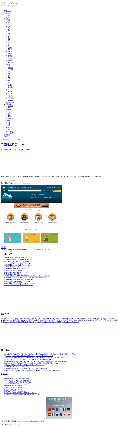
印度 (9, 77)
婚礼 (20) (20, 322)
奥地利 (10, 51)
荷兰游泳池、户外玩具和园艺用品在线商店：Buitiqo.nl (20, 393)
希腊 (9, 39)
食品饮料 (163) (98, 318)
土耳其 (10, 89)
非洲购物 (7, 120)
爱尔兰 (10, 46)
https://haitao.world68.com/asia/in (22, 183)
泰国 (9, 75)
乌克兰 (10, 59)
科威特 (10, 95)
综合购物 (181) (83, 318)
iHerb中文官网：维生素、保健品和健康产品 (17, 382)
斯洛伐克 (10, 60)
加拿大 (10, 15)
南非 (9, 122)
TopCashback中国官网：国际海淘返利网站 (17, 378)
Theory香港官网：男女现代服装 (13, 385)
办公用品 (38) (105, 320)
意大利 (10, 42)
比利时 (10, 48)
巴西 (9, 111)
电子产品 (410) (43, 318)
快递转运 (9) (75, 322)
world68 (11, 149)
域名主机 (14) (46, 322)
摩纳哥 (10, 57)
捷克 (9, 40)
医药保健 (3, 248)
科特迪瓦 (10, 133)
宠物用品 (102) (31, 320)
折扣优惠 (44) (91, 320)
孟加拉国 (10, 98)
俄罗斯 (10, 53)
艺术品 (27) (6, 322)
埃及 (9, 124)
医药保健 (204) (74, 318)
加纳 (9, 126)
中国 (9, 66)
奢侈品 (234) (66, 318)
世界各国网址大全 (6, 421)
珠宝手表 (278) (58, 318)
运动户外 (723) (11, 318)
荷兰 (9, 30)
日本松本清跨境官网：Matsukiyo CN (15, 387)
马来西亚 (10, 88)
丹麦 (9, 31)
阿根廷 (10, 116)
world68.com (34, 421)
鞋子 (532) (27, 318)
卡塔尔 (10, 93)
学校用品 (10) (68, 322)
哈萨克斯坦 (11, 102)
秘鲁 (9, 115)
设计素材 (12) (54, 322)
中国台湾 (10, 69)
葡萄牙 (10, 50)
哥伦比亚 (10, 118)
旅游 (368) (51, 318)
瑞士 (9, 28)
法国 (9, 22)
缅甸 (9, 82)
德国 (9, 24)
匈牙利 (10, 55)
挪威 (9, 33)
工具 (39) (98, 320)
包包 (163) (91, 318)
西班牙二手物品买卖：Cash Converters (15, 391)
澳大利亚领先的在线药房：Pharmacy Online (17, 384)
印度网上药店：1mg (13, 144)
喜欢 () (3, 246)
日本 (9, 71)
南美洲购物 (7, 109)
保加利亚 (10, 62)
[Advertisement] (52, 162)
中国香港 (10, 68)
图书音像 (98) (48, 320)
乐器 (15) (39, 322)
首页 (5, 10)
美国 (9, 13)
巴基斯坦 (10, 97)
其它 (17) (26, 322)
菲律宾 (10, 86)
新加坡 (10, 84)
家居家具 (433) (34, 318)
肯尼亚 (10, 127)
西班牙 (10, 44)
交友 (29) (111, 320)
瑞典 (9, 26)
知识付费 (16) (33, 322)
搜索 (19, 139)
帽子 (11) (61, 322)
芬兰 (9, 35)
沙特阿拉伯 (11, 100)
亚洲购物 (7, 64)
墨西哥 (10, 17)
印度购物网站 (5, 149)
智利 (9, 113)
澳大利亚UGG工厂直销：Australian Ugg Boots (36, 249)
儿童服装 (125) (8, 320)
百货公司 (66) (67, 320)
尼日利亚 (10, 131)
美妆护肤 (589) (20, 318)
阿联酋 (10, 91)
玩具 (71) (55, 320)
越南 (9, 80)
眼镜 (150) (106, 318)
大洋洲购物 (7, 104)
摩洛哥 (10, 129)
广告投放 (42, 421)
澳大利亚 (10, 106)
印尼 (9, 78)
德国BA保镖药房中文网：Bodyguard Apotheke (18, 380)
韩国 (9, 73)
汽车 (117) (24, 320)
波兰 (9, 37)
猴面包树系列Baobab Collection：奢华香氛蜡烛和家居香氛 (21, 394)
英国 (9, 21)
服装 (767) (4, 318)
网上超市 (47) (83, 320)
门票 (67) (60, 320)
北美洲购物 (7, 11)
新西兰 (10, 107)
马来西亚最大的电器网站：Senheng (11, 249)
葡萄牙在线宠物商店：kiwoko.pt (13, 389)
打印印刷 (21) (14, 322)
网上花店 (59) (75, 320)
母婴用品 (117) (16, 320)
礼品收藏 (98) (40, 320)
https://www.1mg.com (10, 180)
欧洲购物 (7, 19)
